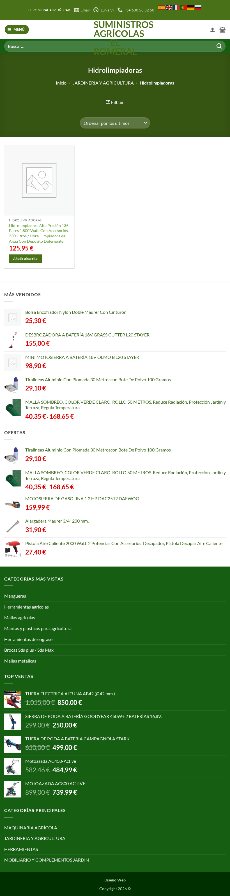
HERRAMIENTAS (21, 849)
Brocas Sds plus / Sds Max (29, 649)
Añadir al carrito (25, 258)
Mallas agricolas (19, 617)
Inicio (61, 82)
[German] (191, 7)
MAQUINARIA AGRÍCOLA (30, 827)
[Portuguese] (183, 7)
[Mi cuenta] (212, 30)
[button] (17, 29)
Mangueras (15, 595)
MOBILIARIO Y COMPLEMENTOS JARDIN (46, 859)
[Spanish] (161, 7)
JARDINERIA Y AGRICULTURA (103, 82)
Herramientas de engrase (28, 639)
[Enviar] (219, 46)
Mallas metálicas (20, 660)
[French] (176, 7)
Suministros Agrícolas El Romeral (115, 38)
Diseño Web (115, 880)
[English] (169, 7)
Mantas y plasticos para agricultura (38, 628)
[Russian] (198, 7)
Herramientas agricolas (26, 606)
